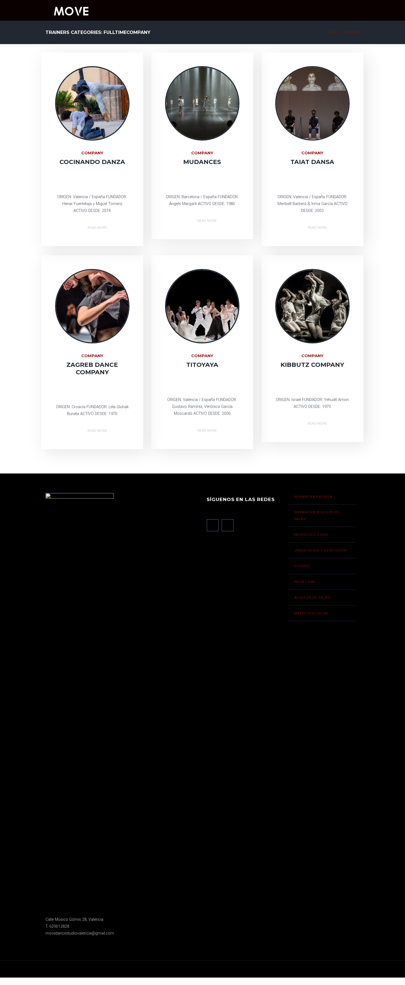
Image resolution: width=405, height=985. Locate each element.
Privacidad (305, 582)
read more (97, 227)
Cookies (302, 566)
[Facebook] (86, 181)
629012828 (59, 926)
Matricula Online (311, 613)
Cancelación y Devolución (320, 550)
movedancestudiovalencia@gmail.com (79, 933)
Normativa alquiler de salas (316, 515)
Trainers (352, 32)
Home (333, 32)
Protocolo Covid (311, 535)
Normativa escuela (313, 497)
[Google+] (202, 181)
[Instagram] (97, 181)
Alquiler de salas (312, 597)
